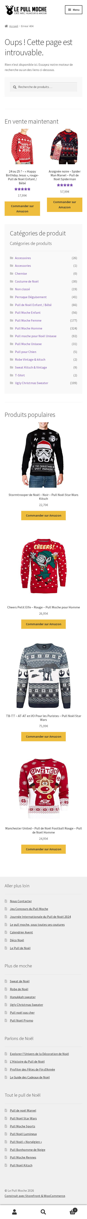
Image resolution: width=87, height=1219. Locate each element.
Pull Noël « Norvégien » (26, 1142)
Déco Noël (17, 940)
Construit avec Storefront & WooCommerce (35, 1196)
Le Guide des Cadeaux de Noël (30, 1077)
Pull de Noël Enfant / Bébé (33, 305)
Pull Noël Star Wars (23, 1118)
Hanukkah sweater (23, 997)
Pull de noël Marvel (23, 1110)
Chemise (21, 273)
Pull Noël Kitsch (21, 1165)
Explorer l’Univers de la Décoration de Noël (39, 1054)
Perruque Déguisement (31, 297)
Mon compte (14, 1212)
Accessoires (23, 258)
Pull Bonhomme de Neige (27, 1150)
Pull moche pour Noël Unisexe (35, 336)
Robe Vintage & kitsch (30, 359)
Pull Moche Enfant (28, 312)
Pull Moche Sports (22, 1126)
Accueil (13, 26)
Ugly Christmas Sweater (31, 383)
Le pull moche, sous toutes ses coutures (37, 924)
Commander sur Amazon (22, 208)
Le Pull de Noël (20, 948)
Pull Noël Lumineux (23, 1134)
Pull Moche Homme (28, 328)
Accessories (23, 266)
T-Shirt (20, 375)
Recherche (43, 1212)
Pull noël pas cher (22, 1012)
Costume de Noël (27, 281)
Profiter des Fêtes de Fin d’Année (32, 1069)
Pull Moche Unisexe (28, 344)
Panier (67, 1209)
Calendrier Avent (21, 932)
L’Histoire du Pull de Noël (27, 1061)
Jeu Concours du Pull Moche (29, 909)
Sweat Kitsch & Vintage (31, 367)
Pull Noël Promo (21, 1020)
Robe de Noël (19, 989)
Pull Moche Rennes (23, 1157)
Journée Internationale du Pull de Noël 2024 (40, 917)
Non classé (22, 289)
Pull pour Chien (25, 352)
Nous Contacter (21, 901)
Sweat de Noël (20, 981)
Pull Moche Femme (28, 320)
